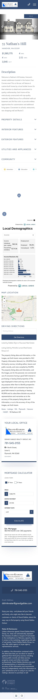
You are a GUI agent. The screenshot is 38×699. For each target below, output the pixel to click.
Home (4, 409)
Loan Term (9, 478)
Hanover (30, 409)
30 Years (10, 482)
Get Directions (19, 337)
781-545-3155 (12, 443)
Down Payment (10, 499)
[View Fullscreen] (4, 305)
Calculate (19, 521)
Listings (10, 409)
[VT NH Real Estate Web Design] (19, 682)
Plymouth (22, 409)
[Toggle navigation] (34, 5)
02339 (5, 412)
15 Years (19, 482)
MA (16, 409)
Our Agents (8, 456)
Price (6, 490)
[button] (3, 27)
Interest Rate (9, 508)
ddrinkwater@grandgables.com (17, 603)
